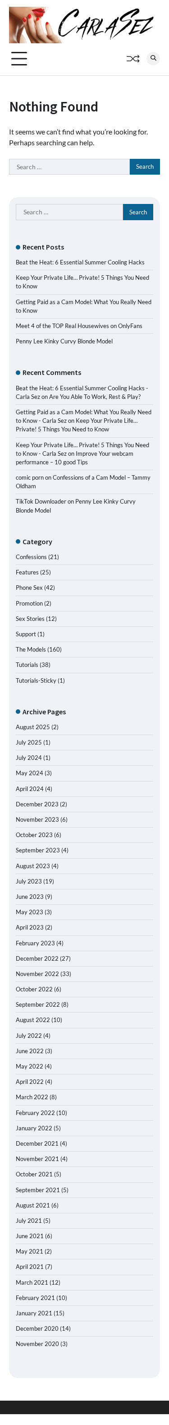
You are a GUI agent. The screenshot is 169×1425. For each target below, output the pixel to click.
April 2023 (30, 927)
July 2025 (29, 742)
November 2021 (37, 1158)
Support (26, 634)
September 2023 (38, 850)
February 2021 (35, 1297)
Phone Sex (29, 587)
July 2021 (29, 1220)
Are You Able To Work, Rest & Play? (95, 396)
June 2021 (30, 1236)
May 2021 (29, 1251)
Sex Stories (30, 618)
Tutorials (27, 664)
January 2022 (34, 1128)
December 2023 (37, 804)
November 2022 (37, 973)
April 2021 (30, 1266)
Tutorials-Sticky (36, 680)
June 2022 (30, 1051)
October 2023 (34, 834)
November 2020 (37, 1343)
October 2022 (34, 989)
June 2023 (30, 896)
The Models (31, 649)
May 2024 (29, 773)
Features (27, 572)
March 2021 (32, 1282)
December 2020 (37, 1328)
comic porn (30, 477)
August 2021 (33, 1205)
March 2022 (32, 1097)
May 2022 (29, 1066)
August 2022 (33, 1019)
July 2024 (29, 757)
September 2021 (38, 1190)
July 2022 (29, 1035)
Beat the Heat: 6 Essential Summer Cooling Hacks (80, 262)
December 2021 (37, 1143)
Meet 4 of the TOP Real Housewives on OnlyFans (79, 325)
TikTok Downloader (41, 501)
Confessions (31, 556)
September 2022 (38, 1004)
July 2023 (29, 881)
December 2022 (37, 958)
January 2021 (34, 1313)
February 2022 (35, 1112)
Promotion (29, 603)
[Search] (153, 58)
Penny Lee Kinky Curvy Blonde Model (64, 341)
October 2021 (34, 1174)
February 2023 (35, 943)
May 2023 (29, 912)
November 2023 (37, 819)
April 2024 (30, 788)
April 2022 (30, 1081)
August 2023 (33, 866)
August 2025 (33, 727)
